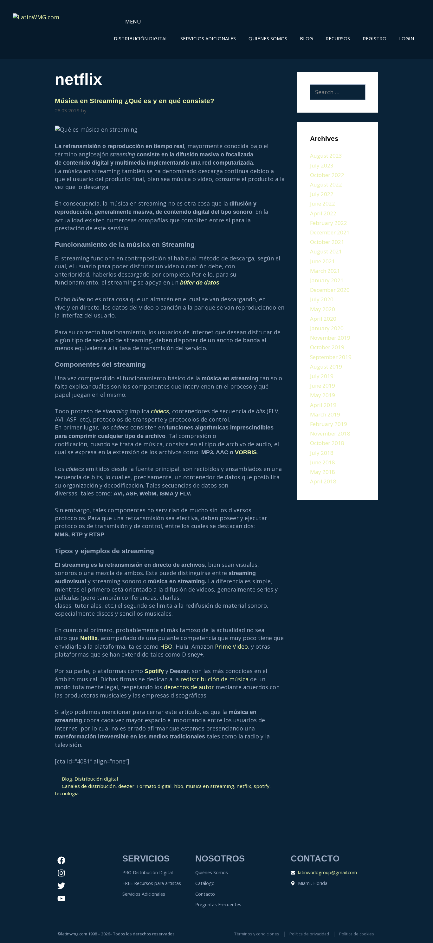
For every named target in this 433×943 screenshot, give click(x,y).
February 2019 (328, 424)
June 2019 (322, 385)
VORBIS (246, 452)
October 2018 (327, 443)
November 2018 (330, 433)
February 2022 (328, 222)
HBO (166, 646)
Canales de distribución (89, 786)
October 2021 (327, 242)
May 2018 (322, 471)
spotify (261, 786)
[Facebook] (61, 860)
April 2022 (323, 213)
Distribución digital (96, 779)
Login (406, 38)
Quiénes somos (268, 38)
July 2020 (321, 299)
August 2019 (326, 366)
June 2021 (322, 261)
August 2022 (326, 184)
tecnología (67, 793)
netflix (243, 786)
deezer (126, 786)
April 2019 (323, 405)
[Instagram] (61, 873)
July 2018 (321, 452)
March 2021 (325, 270)
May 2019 (322, 395)
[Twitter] (61, 886)
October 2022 (327, 175)
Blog (306, 38)
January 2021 (327, 280)
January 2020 (327, 328)
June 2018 (322, 462)
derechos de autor (189, 687)
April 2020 (323, 318)
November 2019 (330, 337)
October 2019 (327, 347)
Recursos (338, 38)
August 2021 (326, 251)
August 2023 (326, 155)
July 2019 (321, 376)
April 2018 (323, 481)
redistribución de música (214, 679)
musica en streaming (210, 786)
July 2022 (321, 194)
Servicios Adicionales (208, 38)
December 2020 (330, 289)
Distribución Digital (141, 38)
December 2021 (330, 232)
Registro (374, 38)
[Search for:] (337, 92)
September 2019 (331, 357)
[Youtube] (61, 898)
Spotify (154, 671)
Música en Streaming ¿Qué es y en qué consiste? (134, 100)
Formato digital (154, 786)
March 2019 (325, 414)
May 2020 (322, 309)
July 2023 (321, 165)
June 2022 (322, 203)
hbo (178, 786)
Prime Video (231, 646)
